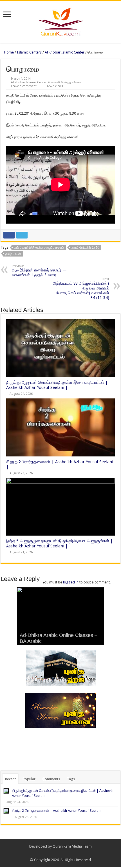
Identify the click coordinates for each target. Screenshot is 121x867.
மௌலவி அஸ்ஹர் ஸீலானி (65, 82)
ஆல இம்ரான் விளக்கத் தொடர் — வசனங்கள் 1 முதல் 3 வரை (39, 270)
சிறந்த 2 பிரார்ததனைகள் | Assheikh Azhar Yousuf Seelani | (58, 810)
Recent (10, 779)
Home (8, 52)
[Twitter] (63, 853)
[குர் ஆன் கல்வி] (61, 21)
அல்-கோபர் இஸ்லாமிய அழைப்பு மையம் (39, 247)
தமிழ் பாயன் (13, 254)
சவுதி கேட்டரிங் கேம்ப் (85, 247)
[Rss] (52, 853)
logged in (71, 582)
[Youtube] (68, 853)
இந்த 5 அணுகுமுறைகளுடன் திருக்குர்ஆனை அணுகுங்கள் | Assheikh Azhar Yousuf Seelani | (59, 543)
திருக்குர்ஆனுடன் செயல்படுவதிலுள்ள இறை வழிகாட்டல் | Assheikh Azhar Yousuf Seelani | (57, 385)
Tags (71, 779)
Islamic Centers (29, 52)
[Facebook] (58, 853)
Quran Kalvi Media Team (72, 846)
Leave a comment (24, 86)
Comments (51, 779)
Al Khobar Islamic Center (64, 52)
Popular (29, 779)
